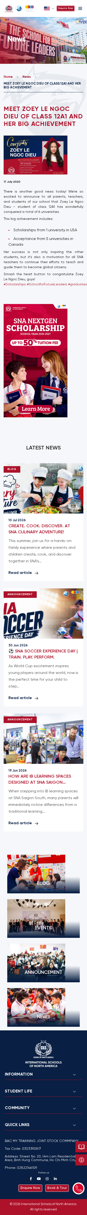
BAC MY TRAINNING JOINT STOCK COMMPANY (42, 1141)
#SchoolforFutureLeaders (47, 284)
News (26, 77)
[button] (49, 8)
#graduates (77, 284)
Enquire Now (65, 8)
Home (8, 77)
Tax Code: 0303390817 (23, 1149)
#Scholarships (15, 284)
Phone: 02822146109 (21, 1168)
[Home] (23, 8)
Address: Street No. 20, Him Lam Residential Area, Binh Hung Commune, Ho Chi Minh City (40, 1158)
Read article (20, 573)
